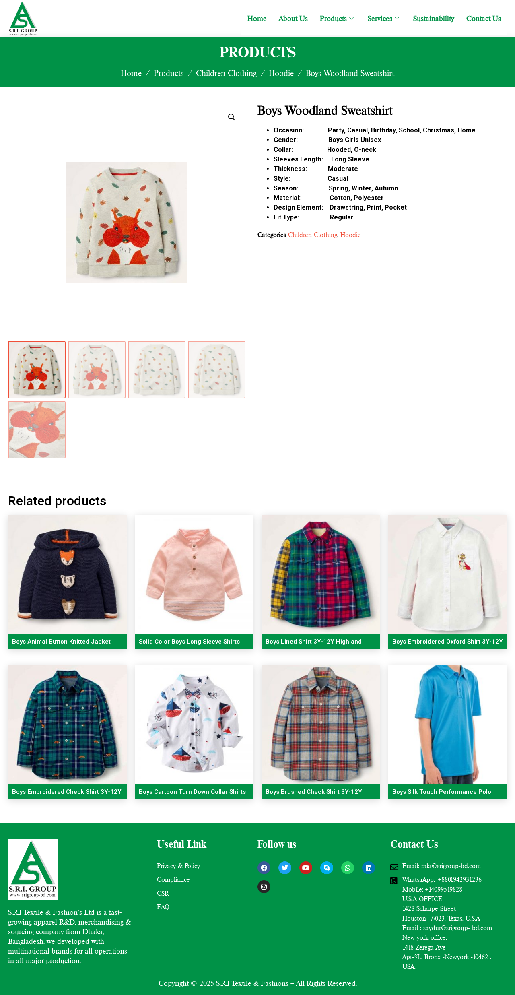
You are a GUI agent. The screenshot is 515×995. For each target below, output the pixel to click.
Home (257, 18)
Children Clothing (226, 73)
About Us (293, 18)
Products (333, 18)
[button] (232, 117)
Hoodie (281, 73)
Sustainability (433, 18)
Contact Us (483, 18)
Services (380, 18)
